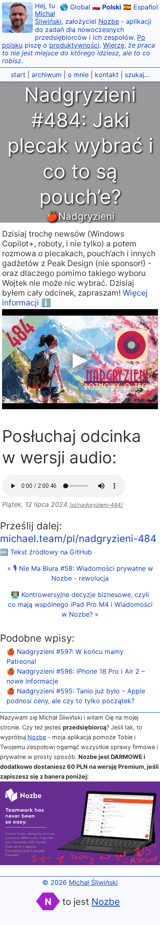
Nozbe (108, 21)
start (18, 75)
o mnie (78, 75)
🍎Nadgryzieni (80, 216)
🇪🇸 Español (140, 7)
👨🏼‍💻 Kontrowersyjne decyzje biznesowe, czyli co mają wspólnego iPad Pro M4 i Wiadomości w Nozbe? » (80, 604)
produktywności (74, 45)
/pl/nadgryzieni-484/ (96, 504)
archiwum (47, 75)
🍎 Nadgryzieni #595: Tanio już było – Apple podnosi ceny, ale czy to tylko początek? (76, 696)
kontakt (107, 75)
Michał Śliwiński (48, 17)
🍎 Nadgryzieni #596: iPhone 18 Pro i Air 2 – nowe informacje (76, 676)
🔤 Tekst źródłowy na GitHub (46, 552)
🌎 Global (75, 7)
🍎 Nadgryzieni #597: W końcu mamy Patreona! (65, 656)
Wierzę (113, 45)
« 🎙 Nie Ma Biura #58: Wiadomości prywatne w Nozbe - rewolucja (80, 573)
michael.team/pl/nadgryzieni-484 (78, 539)
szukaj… (137, 75)
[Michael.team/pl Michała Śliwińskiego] (17, 18)
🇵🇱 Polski (106, 7)
